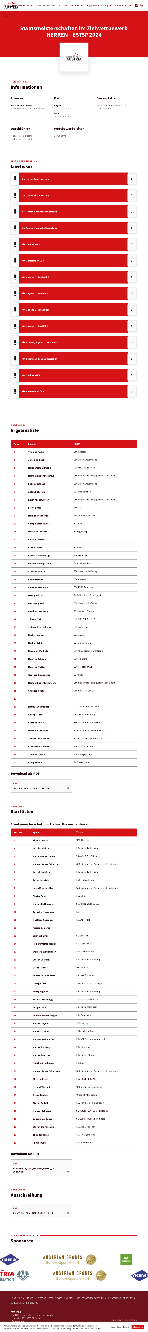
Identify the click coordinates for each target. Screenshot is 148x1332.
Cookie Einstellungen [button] (119, 1327)
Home (13, 1298)
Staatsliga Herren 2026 (67, 1298)
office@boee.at (18, 1321)
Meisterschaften (21, 5)
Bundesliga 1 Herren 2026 (121, 1298)
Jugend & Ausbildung (97, 5)
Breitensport (122, 5)
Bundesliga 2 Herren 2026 (24, 1302)
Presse (29, 1298)
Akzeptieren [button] (138, 1327)
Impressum (117, 1320)
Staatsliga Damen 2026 (94, 1298)
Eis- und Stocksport (69, 5)
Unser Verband (44, 5)
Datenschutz (131, 1320)
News (6, 5)
